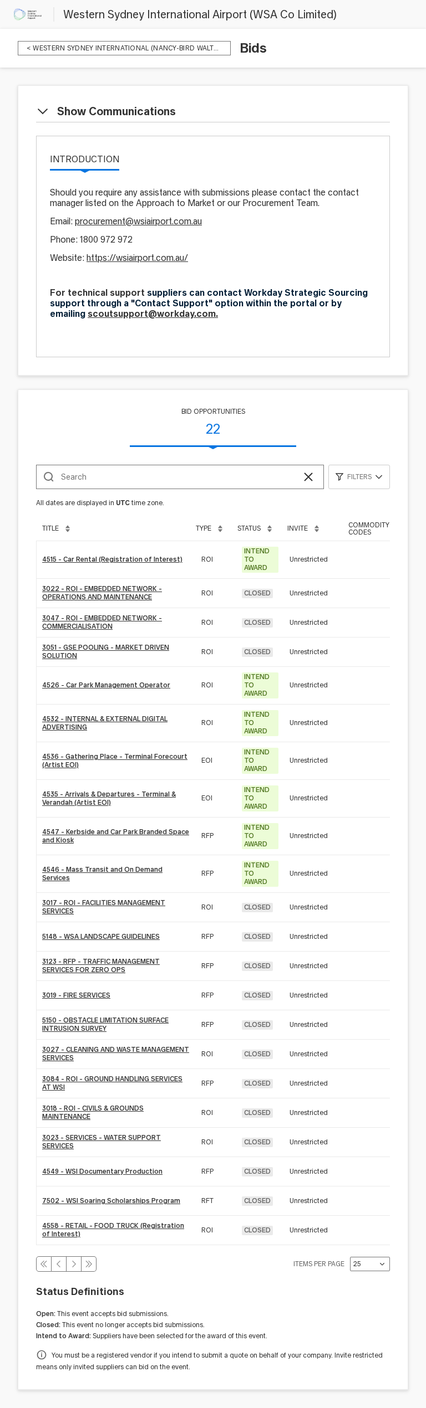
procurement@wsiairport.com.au (138, 221)
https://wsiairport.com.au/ (137, 258)
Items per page (318, 1264)
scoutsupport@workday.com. (153, 314)
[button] (308, 477)
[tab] (84, 160)
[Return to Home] (27, 14)
